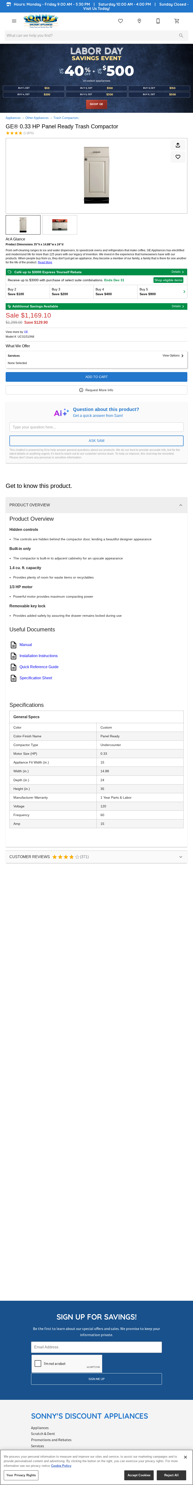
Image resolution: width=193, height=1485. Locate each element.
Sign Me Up (96, 1379)
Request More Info (99, 390)
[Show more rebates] (184, 291)
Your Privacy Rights (21, 1475)
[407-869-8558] (158, 21)
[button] (14, 21)
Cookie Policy (61, 1466)
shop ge (96, 104)
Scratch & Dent (43, 1433)
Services (37, 1445)
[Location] (139, 21)
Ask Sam (97, 441)
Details (176, 271)
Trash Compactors (66, 118)
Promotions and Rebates (51, 1439)
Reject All (171, 1475)
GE (26, 332)
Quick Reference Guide (39, 667)
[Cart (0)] (177, 21)
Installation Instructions (39, 656)
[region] (96, 1467)
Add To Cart (96, 377)
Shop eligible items (168, 280)
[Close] (185, 1457)
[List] (120, 21)
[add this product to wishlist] (177, 157)
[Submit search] (181, 35)
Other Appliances (37, 118)
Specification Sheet (36, 678)
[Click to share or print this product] (177, 145)
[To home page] (41, 21)
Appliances (13, 118)
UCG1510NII (26, 336)
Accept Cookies (139, 1475)
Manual (26, 645)
